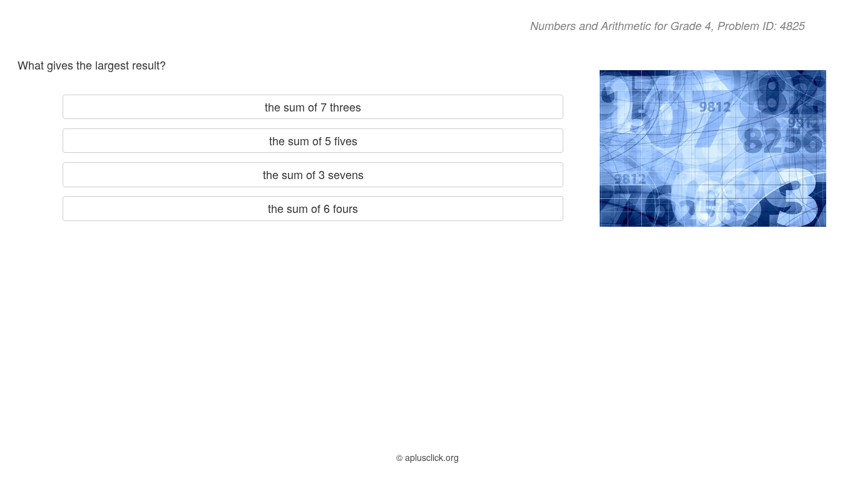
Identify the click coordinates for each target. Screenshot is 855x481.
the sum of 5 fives (313, 140)
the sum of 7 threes (313, 106)
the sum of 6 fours (313, 208)
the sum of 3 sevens (313, 174)
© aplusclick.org (427, 457)
